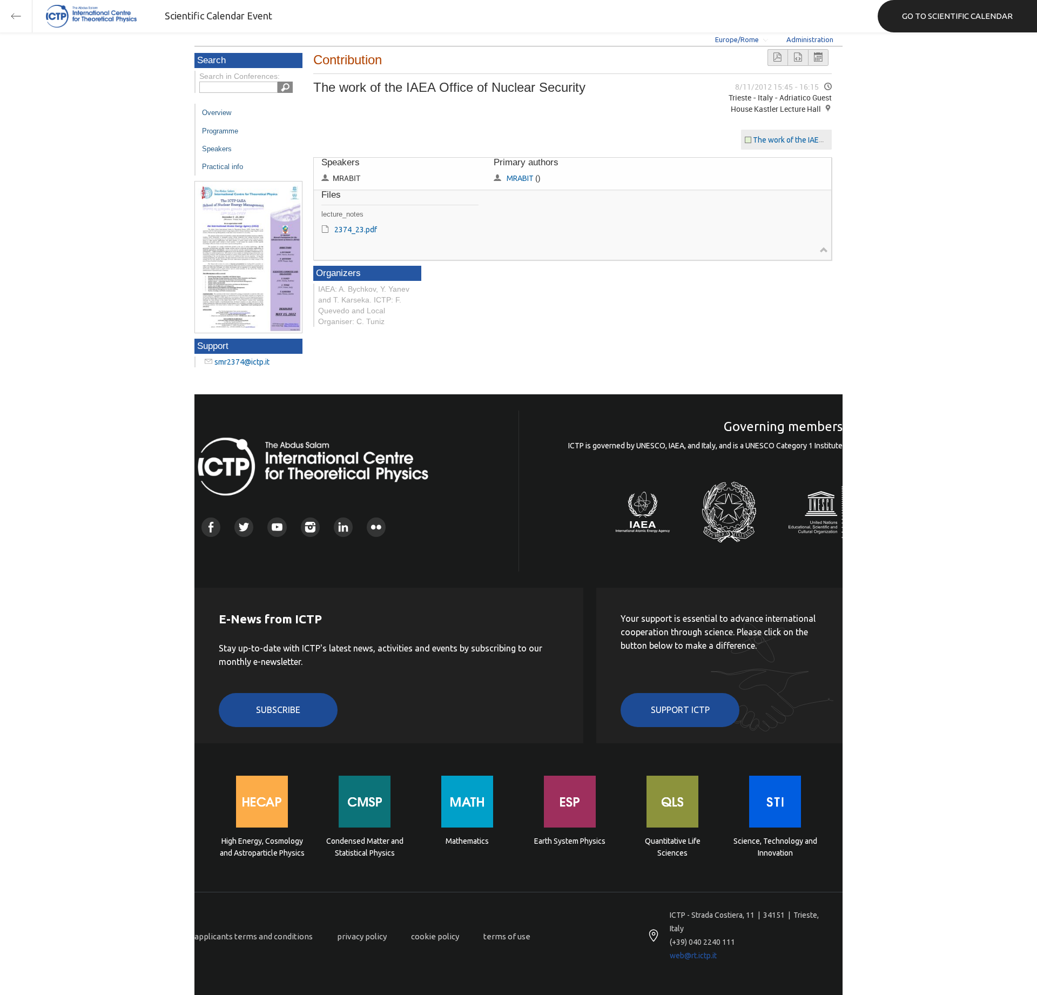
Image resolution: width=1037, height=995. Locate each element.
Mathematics (467, 841)
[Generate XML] (797, 57)
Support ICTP (680, 710)
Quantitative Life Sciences (673, 847)
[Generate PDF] (777, 57)
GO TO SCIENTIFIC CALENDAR (957, 16)
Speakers (217, 149)
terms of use (506, 936)
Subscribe (278, 710)
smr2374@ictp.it (242, 362)
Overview (216, 113)
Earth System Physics (569, 841)
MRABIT (520, 178)
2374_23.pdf (355, 229)
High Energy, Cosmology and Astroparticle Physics (262, 847)
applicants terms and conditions (253, 936)
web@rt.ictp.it (693, 955)
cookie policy (435, 936)
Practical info (222, 167)
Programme (220, 131)
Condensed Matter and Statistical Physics (364, 847)
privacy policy (362, 936)
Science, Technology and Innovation (775, 847)
